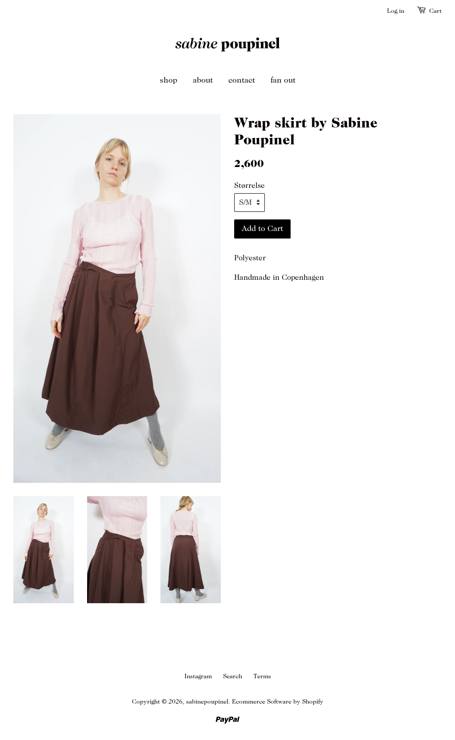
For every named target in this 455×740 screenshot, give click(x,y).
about (203, 80)
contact (241, 80)
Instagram (198, 676)
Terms (262, 676)
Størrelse (249, 185)
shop (168, 80)
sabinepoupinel (207, 701)
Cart (435, 11)
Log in (395, 11)
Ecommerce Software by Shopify (277, 701)
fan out (283, 80)
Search (232, 676)
